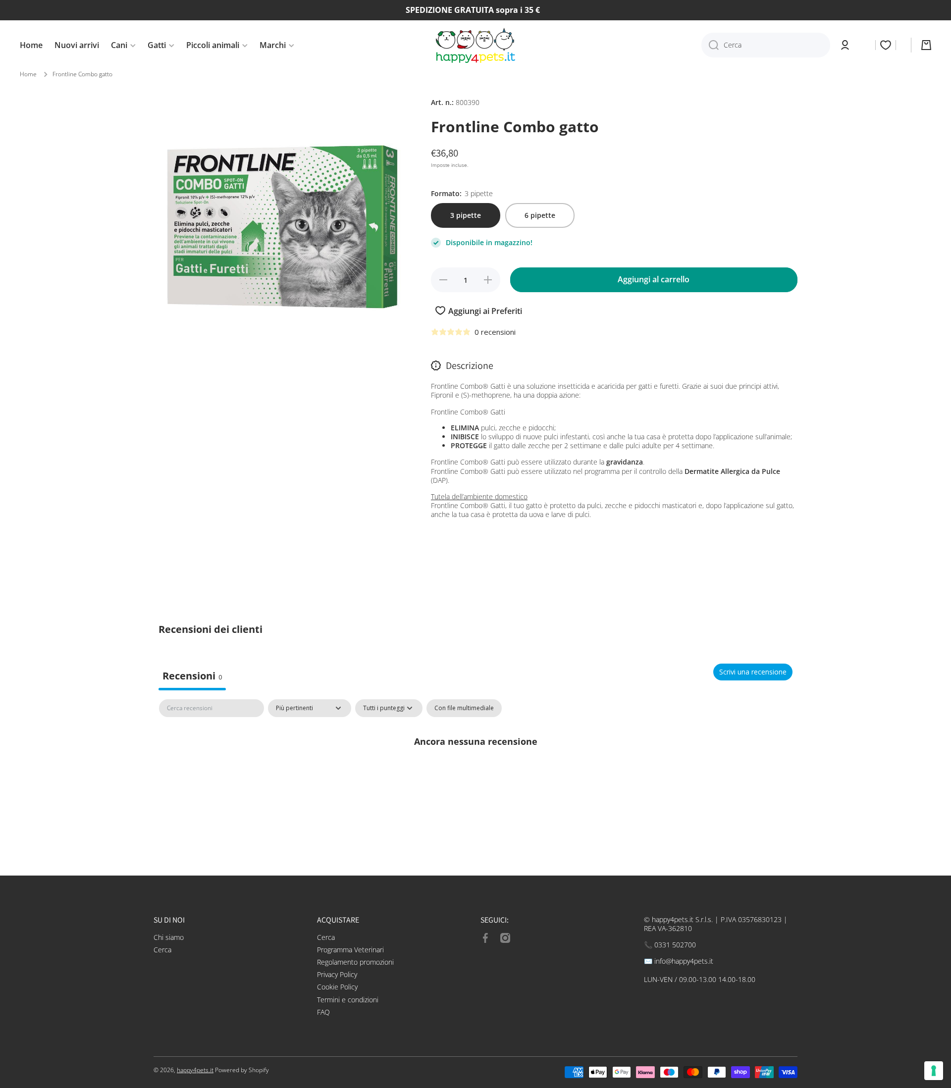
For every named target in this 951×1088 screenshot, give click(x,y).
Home (28, 74)
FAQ (323, 1012)
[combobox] (765, 45)
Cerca (162, 949)
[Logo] (475, 45)
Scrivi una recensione (753, 671)
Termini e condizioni (347, 999)
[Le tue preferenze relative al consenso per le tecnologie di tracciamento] (933, 1070)
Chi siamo (169, 937)
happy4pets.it (195, 1070)
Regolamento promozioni (355, 962)
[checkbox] (464, 708)
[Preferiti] (885, 45)
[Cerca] (710, 45)
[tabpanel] (475, 775)
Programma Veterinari (350, 949)
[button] (926, 45)
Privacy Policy (337, 974)
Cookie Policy (337, 986)
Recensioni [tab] (192, 675)
